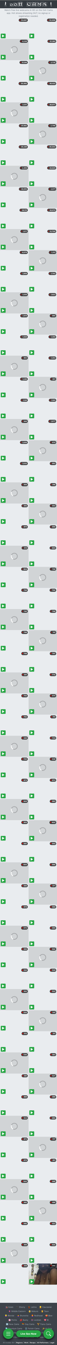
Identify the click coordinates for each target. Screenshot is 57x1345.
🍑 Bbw (48, 1315)
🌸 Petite (12, 1320)
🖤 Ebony (20, 1307)
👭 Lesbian (36, 1320)
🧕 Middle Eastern (17, 1311)
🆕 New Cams (12, 1324)
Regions (19, 1343)
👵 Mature (33, 1311)
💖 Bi (46, 1320)
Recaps (33, 1343)
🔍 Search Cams (44, 1337)
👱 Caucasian (45, 1307)
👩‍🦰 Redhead (37, 1315)
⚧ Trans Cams (44, 1324)
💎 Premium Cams (13, 1328)
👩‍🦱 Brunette (22, 1315)
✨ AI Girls (47, 1328)
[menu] (8, 1333)
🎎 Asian (9, 1307)
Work (26, 1343)
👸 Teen (45, 1311)
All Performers (42, 1343)
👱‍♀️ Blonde (9, 1315)
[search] (48, 1333)
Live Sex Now (28, 1333)
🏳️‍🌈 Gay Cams (28, 1324)
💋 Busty (24, 1320)
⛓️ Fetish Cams (32, 1328)
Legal (52, 1343)
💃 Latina (32, 1307)
